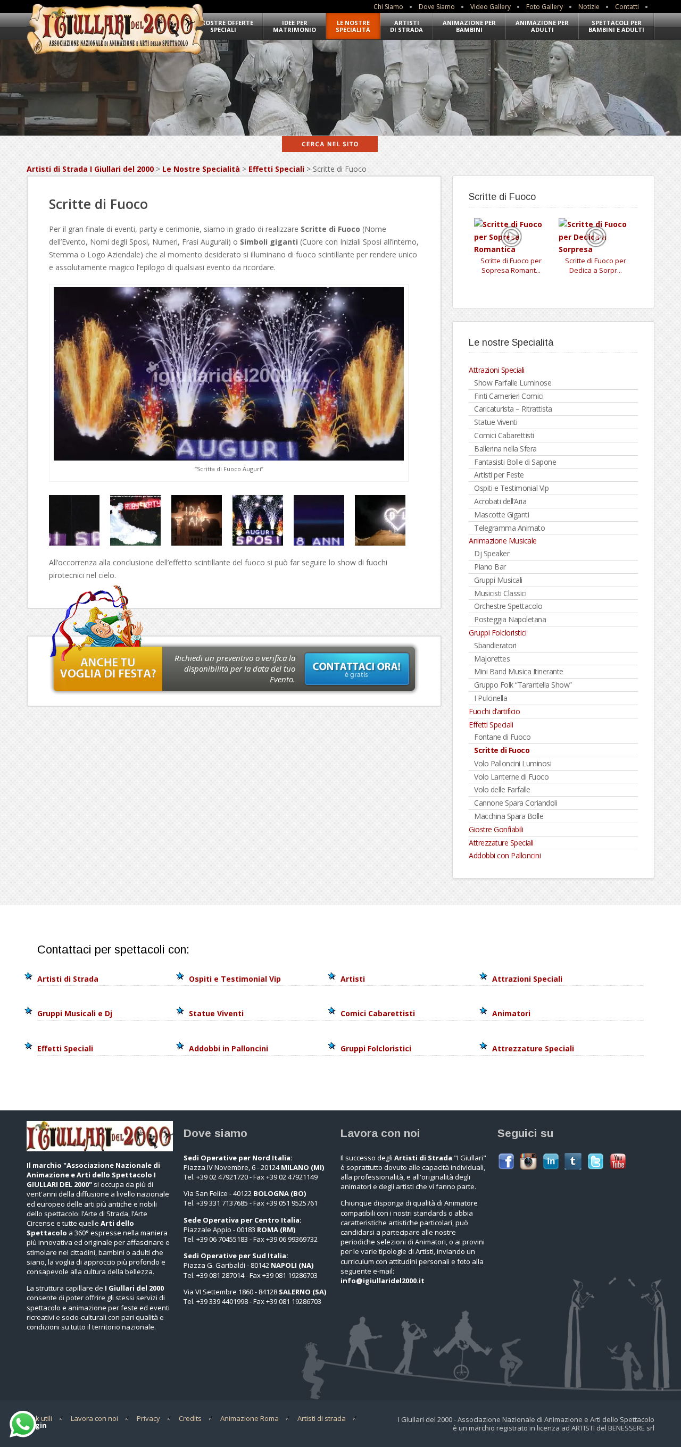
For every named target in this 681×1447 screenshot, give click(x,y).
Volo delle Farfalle (502, 789)
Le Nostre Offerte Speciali (223, 26)
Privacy (148, 1418)
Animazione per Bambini (469, 26)
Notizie (589, 6)
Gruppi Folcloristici (497, 633)
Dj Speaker (491, 553)
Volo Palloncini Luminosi (512, 763)
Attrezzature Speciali (501, 843)
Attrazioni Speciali (497, 370)
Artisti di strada (321, 1418)
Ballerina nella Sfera (505, 449)
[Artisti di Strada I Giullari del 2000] (116, 56)
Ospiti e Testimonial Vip (511, 488)
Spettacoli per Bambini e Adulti (616, 26)
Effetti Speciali (276, 169)
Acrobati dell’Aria (500, 501)
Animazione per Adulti (542, 26)
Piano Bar (490, 567)
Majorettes (492, 659)
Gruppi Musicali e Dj (74, 1013)
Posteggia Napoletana (510, 619)
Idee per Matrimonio (294, 26)
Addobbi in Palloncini (228, 1048)
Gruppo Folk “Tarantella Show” (523, 685)
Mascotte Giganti (501, 514)
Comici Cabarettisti (504, 435)
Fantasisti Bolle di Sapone (515, 462)
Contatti (627, 6)
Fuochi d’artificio (494, 711)
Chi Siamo (388, 6)
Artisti (352, 979)
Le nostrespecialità (353, 26)
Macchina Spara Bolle (508, 816)
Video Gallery (490, 6)
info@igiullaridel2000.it (382, 1280)
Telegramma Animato (509, 528)
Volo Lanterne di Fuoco (511, 777)
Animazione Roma (249, 1418)
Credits (190, 1418)
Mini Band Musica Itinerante (518, 671)
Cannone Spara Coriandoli (515, 803)
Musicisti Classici (500, 593)
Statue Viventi (495, 422)
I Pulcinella (490, 698)
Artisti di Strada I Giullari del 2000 (90, 169)
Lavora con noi (94, 1418)
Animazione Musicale (503, 541)
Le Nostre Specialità (201, 169)
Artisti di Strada (406, 26)
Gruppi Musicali (498, 580)
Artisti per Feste (499, 475)
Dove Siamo (437, 6)
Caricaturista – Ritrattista (513, 409)
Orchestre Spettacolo (508, 606)
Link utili (39, 1418)
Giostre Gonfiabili (496, 829)
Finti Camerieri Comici (508, 396)
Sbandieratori (495, 645)
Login (37, 1425)
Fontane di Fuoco (502, 737)
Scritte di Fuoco (501, 750)
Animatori (511, 1013)
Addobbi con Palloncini (505, 855)
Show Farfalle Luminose (512, 383)
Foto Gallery (544, 6)
